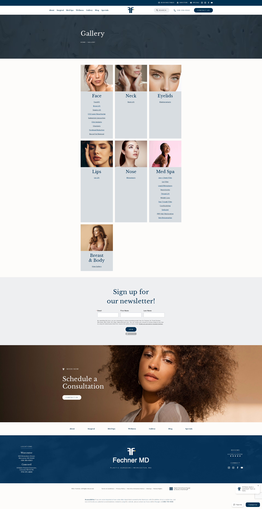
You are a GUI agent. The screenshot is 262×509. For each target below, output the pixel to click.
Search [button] (162, 10)
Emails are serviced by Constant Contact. (151, 324)
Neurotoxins (165, 190)
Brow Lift (96, 106)
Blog (97, 10)
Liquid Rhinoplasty (165, 186)
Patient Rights (157, 488)
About (51, 10)
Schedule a (83, 382)
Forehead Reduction (96, 130)
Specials (104, 10)
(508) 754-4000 (167, 502)
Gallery (89, 10)
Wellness (80, 10)
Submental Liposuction (96, 118)
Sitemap (148, 488)
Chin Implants (97, 122)
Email (99, 310)
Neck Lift (131, 102)
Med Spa (69, 10)
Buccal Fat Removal (96, 134)
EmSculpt (165, 210)
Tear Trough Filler (165, 202)
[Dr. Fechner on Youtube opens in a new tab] (212, 3)
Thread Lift (165, 194)
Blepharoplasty (165, 102)
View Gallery (97, 266)
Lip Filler (165, 182)
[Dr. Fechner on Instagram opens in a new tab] (202, 3)
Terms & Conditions (108, 488)
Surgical (60, 10)
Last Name (148, 310)
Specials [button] (196, 2)
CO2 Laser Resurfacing (97, 114)
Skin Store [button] (183, 2)
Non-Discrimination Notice (135, 488)
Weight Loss (165, 198)
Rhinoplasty (131, 178)
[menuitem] (202, 3)
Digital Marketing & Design (182, 488)
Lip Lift (96, 178)
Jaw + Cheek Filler (165, 178)
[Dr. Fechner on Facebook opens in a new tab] (208, 3)
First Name (124, 310)
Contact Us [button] (253, 505)
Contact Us (203, 10)
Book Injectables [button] (167, 2)
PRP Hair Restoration (165, 214)
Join (131, 329)
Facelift (97, 102)
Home (83, 42)
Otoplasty (97, 126)
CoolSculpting (165, 206)
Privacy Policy (120, 488)
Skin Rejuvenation (165, 218)
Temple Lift (97, 110)
